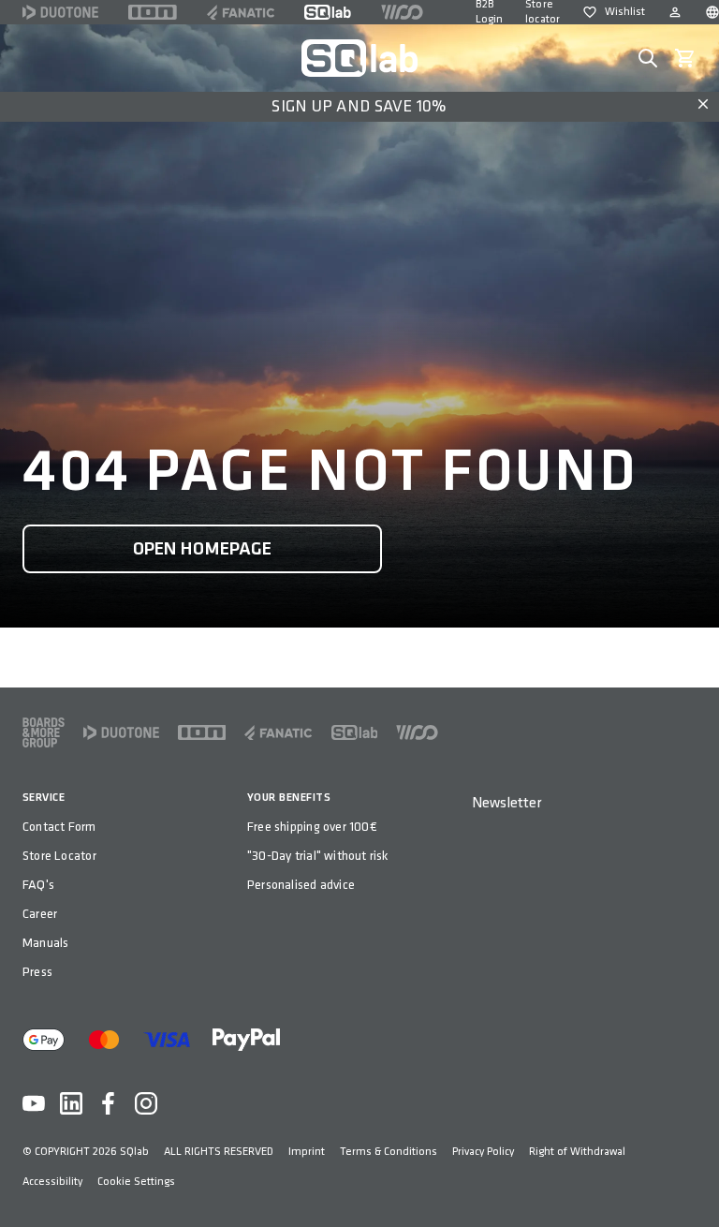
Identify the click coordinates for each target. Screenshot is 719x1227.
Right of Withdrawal (577, 1152)
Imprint (306, 1152)
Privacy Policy (483, 1152)
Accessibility (52, 1182)
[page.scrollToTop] (692, 1182)
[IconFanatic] (240, 12)
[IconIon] (152, 12)
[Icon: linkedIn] (71, 1103)
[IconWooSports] (402, 12)
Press (37, 972)
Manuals (45, 943)
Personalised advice (301, 885)
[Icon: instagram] (146, 1103)
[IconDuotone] (60, 12)
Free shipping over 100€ (312, 827)
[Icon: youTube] (33, 1103)
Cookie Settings (136, 1182)
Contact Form (59, 827)
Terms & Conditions (388, 1152)
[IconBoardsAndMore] (43, 732)
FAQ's (38, 885)
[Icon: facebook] (108, 1103)
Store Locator (59, 856)
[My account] (675, 12)
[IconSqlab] (327, 12)
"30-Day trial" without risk (318, 856)
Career (39, 914)
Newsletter (506, 803)
